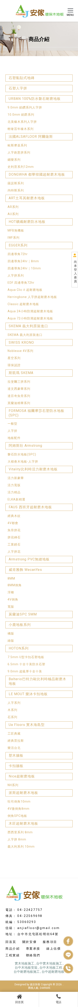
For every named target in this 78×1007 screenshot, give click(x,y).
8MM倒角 (15, 585)
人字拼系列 (16, 275)
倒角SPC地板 (17, 816)
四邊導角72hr (18, 254)
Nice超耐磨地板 (22, 776)
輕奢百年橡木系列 (21, 129)
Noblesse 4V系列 (20, 351)
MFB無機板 (16, 230)
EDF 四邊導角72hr (21, 282)
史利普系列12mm (21, 166)
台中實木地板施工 (49, 963)
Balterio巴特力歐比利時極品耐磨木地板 (37, 681)
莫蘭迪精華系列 (19, 403)
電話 (58, 1002)
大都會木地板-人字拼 (23, 461)
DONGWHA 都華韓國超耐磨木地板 (37, 174)
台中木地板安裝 (26, 968)
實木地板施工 (24, 963)
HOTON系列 (19, 648)
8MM (11, 578)
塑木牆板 (16, 755)
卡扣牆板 (16, 766)
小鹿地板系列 (20, 625)
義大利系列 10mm (21, 846)
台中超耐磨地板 (53, 972)
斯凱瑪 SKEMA (21, 373)
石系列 (12, 717)
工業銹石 (14, 544)
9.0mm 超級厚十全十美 (25, 671)
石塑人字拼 (18, 88)
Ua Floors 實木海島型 (27, 725)
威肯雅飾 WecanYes (25, 570)
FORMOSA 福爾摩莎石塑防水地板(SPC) (36, 413)
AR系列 (13, 207)
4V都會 (13, 523)
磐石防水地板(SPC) (22, 454)
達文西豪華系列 (19, 388)
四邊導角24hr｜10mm (24, 268)
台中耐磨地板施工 (27, 972)
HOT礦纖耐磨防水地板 (27, 222)
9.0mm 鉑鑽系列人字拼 (25, 107)
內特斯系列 (16, 190)
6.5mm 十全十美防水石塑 (26, 664)
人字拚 (12, 430)
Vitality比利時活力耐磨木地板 (33, 469)
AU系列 (13, 214)
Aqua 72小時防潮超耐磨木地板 (30, 318)
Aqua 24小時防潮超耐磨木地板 (30, 311)
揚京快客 (35, 984)
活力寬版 (14, 485)
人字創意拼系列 (19, 152)
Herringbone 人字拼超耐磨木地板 (32, 297)
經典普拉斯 (16, 740)
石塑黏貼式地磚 (21, 78)
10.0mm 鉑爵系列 (21, 114)
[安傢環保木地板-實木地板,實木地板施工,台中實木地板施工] (39, 10)
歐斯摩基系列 (17, 145)
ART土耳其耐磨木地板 (27, 198)
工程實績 (12, 955)
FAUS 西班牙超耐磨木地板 (30, 507)
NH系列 (13, 785)
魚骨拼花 (14, 530)
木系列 (12, 710)
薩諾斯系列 (16, 183)
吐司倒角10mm (19, 801)
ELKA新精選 (16, 499)
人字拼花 (14, 551)
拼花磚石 (14, 537)
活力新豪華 (16, 478)
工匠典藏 (14, 733)
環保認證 (14, 365)
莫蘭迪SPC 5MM (23, 614)
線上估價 (53, 948)
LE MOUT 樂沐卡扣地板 (28, 694)
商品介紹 (12, 948)
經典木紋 (14, 516)
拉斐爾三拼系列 (19, 381)
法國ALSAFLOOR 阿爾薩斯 (31, 136)
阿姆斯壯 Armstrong (25, 446)
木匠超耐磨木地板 (23, 823)
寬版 (11, 606)
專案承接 (33, 948)
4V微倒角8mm (18, 808)
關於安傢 (29, 942)
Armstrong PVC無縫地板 (29, 559)
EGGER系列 (18, 245)
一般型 (12, 423)
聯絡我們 (33, 955)
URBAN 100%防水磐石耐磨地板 (35, 99)
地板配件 (14, 438)
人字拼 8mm (17, 839)
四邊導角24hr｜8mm (23, 261)
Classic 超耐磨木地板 (23, 304)
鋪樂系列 (14, 159)
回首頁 (19, 1002)
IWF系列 (14, 237)
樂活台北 (14, 748)
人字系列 (14, 702)
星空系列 (14, 358)
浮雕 (11, 592)
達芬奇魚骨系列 (19, 396)
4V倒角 (13, 599)
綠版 (11, 640)
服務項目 (50, 942)
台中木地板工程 (50, 968)
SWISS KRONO (21, 342)
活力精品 (14, 492)
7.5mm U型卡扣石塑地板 (26, 657)
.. (63, 984)
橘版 (11, 633)
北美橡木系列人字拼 (22, 121)
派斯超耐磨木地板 (23, 793)
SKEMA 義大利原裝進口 (28, 326)
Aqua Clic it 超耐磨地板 (25, 289)
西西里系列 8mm (20, 832)
